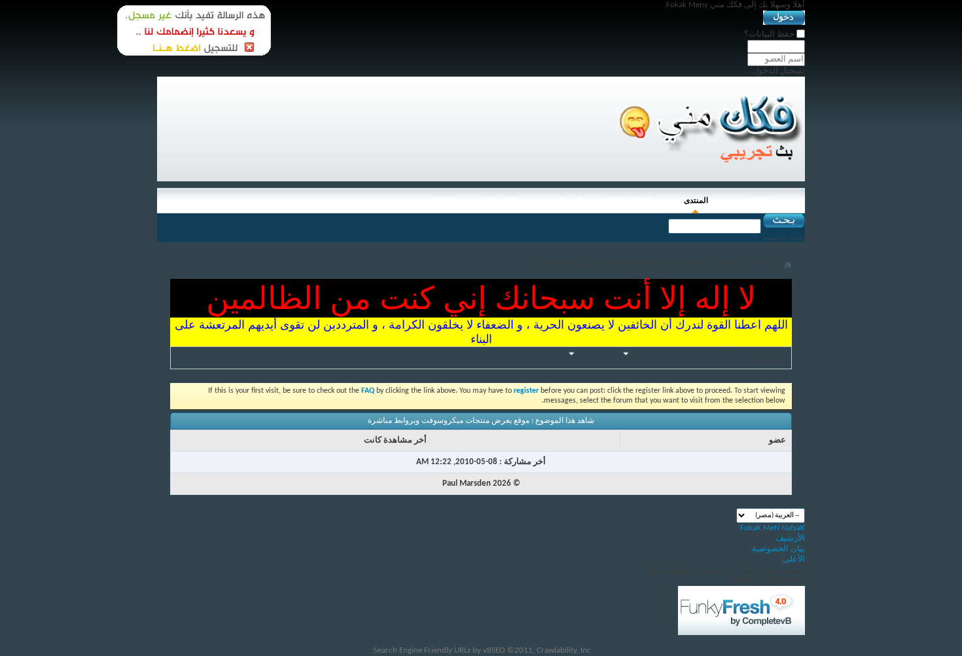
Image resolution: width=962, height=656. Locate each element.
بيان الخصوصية (778, 549)
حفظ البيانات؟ (770, 34)
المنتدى (696, 200)
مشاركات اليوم (726, 353)
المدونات (567, 200)
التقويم (687, 353)
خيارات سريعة (596, 353)
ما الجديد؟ (504, 200)
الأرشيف (790, 538)
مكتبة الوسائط (632, 200)
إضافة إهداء (772, 353)
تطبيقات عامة (650, 353)
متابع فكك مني (439, 200)
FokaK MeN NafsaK (772, 528)
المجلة (759, 200)
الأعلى (794, 559)
